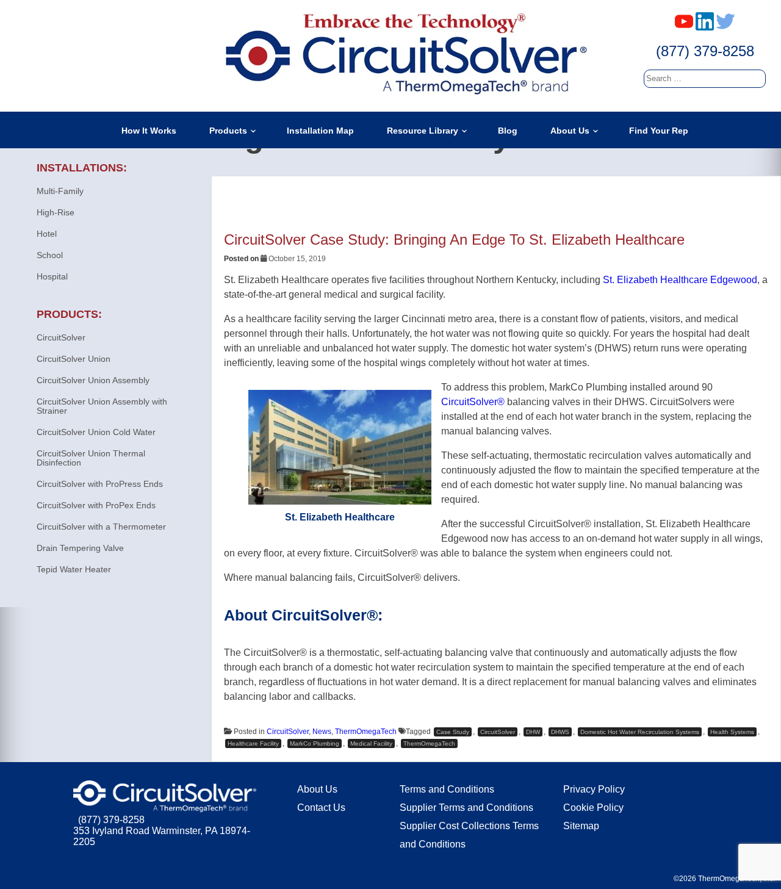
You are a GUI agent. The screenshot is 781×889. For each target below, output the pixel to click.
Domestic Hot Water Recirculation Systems (639, 732)
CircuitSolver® (473, 402)
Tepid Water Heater (74, 569)
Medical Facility (371, 743)
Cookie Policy (593, 807)
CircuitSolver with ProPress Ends (100, 484)
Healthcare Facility (253, 743)
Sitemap (581, 826)
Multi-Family (60, 191)
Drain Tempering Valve (80, 548)
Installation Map (320, 130)
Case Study (452, 732)
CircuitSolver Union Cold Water (96, 432)
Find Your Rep (658, 130)
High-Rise (55, 212)
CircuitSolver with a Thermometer (101, 526)
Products (228, 130)
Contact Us (321, 807)
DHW (533, 732)
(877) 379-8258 (705, 51)
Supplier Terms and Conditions (466, 807)
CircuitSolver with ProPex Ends (96, 505)
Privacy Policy (594, 789)
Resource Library (422, 130)
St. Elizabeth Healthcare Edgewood (680, 280)
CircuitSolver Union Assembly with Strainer (102, 406)
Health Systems (732, 732)
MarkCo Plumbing (314, 743)
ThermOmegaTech (366, 731)
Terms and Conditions (447, 789)
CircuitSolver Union (73, 359)
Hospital (52, 276)
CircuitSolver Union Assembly (93, 380)
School (50, 255)
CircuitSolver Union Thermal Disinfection (91, 457)
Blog (507, 130)
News (321, 731)
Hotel (47, 234)
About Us (569, 130)
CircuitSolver (288, 731)
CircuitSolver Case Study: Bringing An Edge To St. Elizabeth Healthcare (454, 239)
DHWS (560, 732)
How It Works (148, 130)
